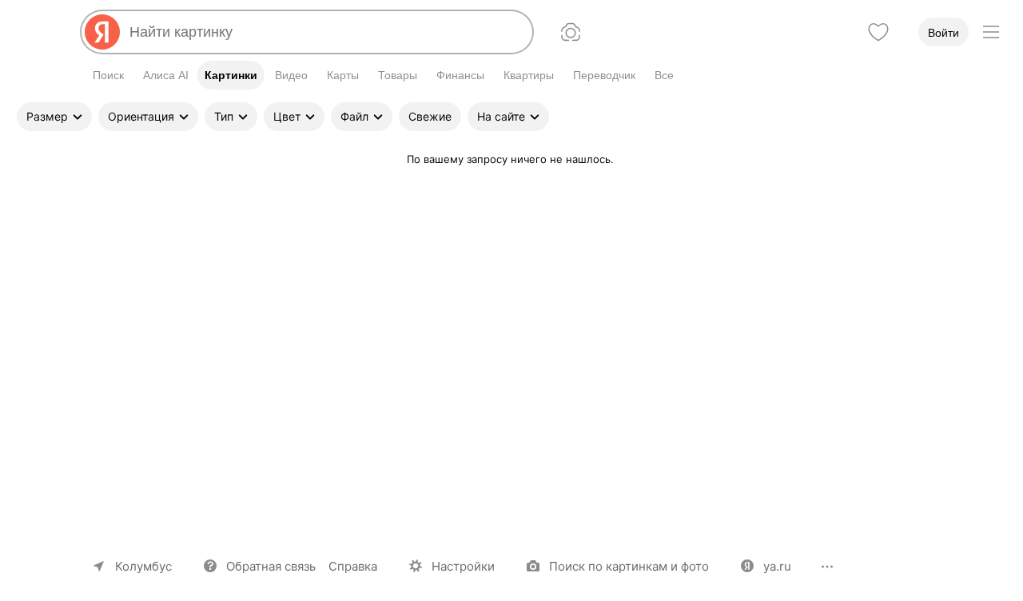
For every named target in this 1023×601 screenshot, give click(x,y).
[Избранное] (878, 32)
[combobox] (324, 32)
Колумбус (143, 566)
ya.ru (777, 566)
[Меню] (991, 32)
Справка (352, 566)
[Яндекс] (102, 32)
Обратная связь (271, 566)
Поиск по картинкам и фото (629, 566)
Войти (943, 32)
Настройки (463, 566)
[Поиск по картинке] (570, 32)
